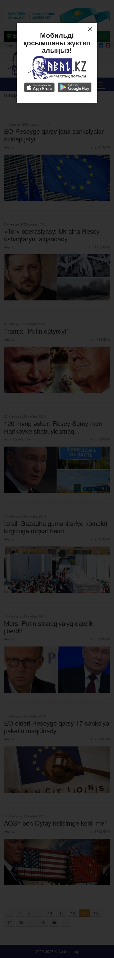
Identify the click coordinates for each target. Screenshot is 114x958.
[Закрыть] (91, 29)
